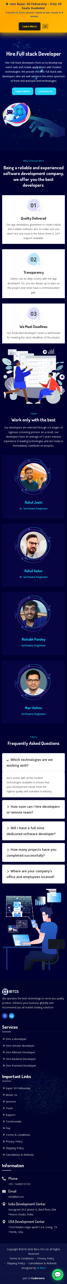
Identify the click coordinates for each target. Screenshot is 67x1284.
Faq (8, 1128)
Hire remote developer (20, 1045)
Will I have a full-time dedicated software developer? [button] (31, 831)
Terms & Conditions (18, 1134)
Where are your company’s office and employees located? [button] (30, 874)
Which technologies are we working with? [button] (30, 762)
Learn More (29, 26)
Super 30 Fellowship (18, 1088)
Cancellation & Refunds (20, 1154)
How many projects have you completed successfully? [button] (31, 852)
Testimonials (13, 1121)
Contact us (46, 91)
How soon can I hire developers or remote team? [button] (33, 809)
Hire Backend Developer (21, 1059)
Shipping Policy (15, 1148)
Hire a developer (16, 1039)
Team (9, 1108)
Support (11, 1115)
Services (11, 1101)
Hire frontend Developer (21, 1065)
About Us (11, 1095)
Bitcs (43, 1268)
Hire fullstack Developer (20, 1052)
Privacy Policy (14, 1141)
